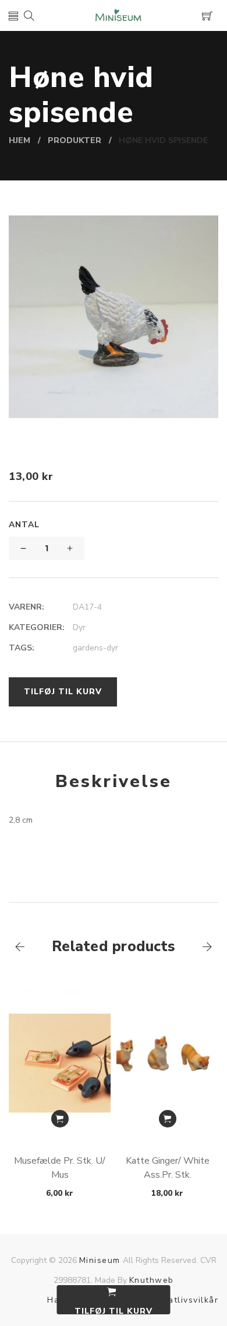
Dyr (79, 627)
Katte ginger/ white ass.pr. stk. (168, 1167)
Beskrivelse (113, 781)
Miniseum (99, 1260)
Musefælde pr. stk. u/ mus (59, 1167)
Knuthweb (151, 1280)
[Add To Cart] (60, 1118)
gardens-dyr (95, 647)
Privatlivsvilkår (184, 1300)
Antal (24, 524)
